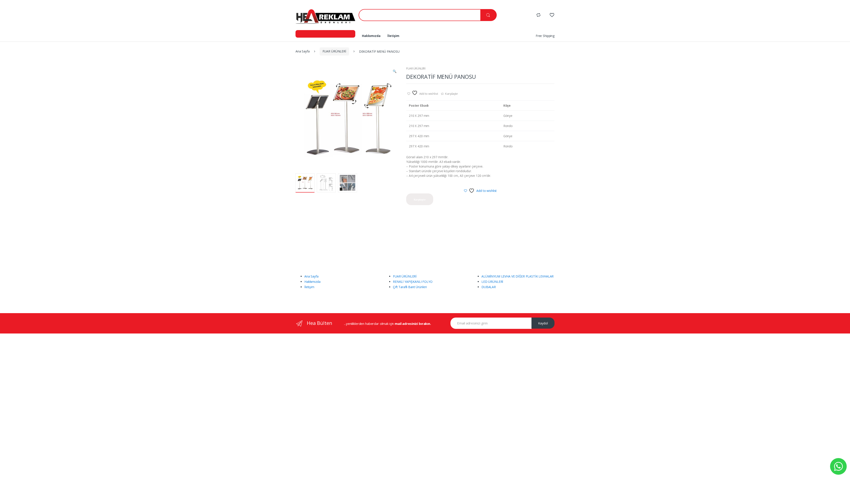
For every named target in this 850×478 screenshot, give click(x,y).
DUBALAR (488, 287)
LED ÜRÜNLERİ (492, 281)
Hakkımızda (371, 36)
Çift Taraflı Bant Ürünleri (410, 287)
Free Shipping (545, 36)
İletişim (393, 36)
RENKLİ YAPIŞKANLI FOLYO (413, 281)
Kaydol (543, 323)
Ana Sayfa (303, 51)
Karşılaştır (451, 94)
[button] (394, 72)
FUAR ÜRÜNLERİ (334, 51)
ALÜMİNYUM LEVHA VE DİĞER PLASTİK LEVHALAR (517, 276)
